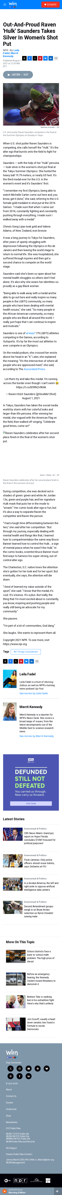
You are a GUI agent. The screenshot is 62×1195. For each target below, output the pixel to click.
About (9, 1089)
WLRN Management (15, 1163)
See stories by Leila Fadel (34, 693)
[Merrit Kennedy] (10, 711)
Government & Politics (35, 829)
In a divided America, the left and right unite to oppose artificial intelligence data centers (41, 886)
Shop (8, 1116)
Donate (9, 1103)
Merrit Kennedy (10, 55)
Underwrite (11, 1109)
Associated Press (34, 369)
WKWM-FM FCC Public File (18, 1139)
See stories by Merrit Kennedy (37, 736)
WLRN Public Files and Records (20, 1142)
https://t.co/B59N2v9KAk (31, 387)
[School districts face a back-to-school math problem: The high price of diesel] (16, 956)
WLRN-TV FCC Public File (17, 1134)
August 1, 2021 (31, 398)
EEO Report (11, 1148)
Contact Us (11, 1096)
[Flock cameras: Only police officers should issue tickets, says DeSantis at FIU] (13, 860)
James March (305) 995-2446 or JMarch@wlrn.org (30, 1160)
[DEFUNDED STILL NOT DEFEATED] (31, 782)
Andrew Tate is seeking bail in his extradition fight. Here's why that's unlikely (40, 1000)
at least (30, 333)
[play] (4, 1191)
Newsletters (11, 1122)
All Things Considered (26, 652)
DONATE (52, 4)
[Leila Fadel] (10, 679)
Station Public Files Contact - (19, 1154)
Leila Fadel (28, 674)
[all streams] (58, 1191)
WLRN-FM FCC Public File (17, 1136)
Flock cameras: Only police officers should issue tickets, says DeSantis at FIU (39, 863)
